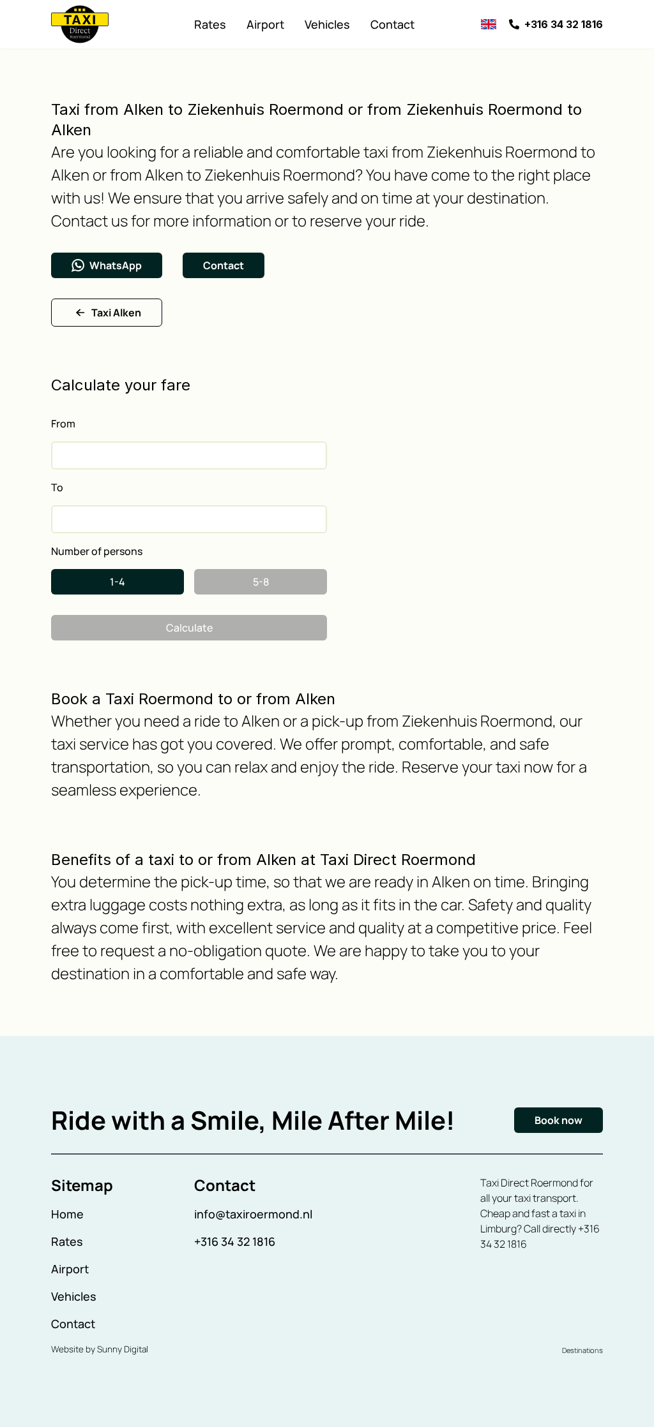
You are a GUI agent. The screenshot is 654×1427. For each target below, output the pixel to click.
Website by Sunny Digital (99, 1349)
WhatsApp (115, 265)
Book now (558, 1120)
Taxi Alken (116, 313)
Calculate (189, 628)
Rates (210, 24)
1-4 (117, 582)
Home (67, 1214)
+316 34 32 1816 (234, 1241)
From (63, 424)
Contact (392, 24)
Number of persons (96, 551)
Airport (265, 24)
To (57, 487)
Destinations (582, 1350)
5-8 (261, 582)
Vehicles (327, 24)
